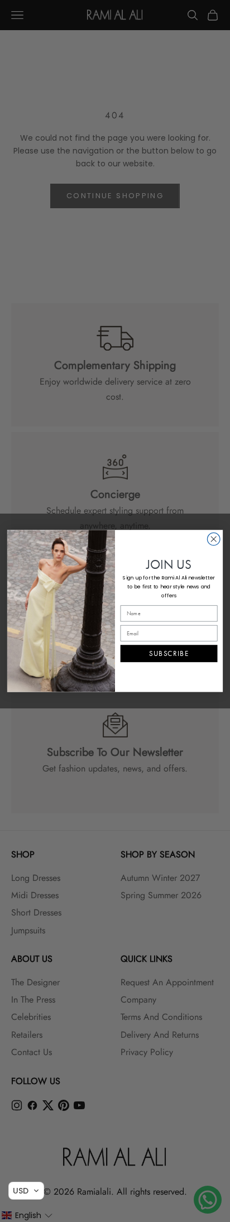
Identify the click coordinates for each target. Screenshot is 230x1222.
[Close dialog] (213, 539)
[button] (26, 1191)
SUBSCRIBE (169, 654)
